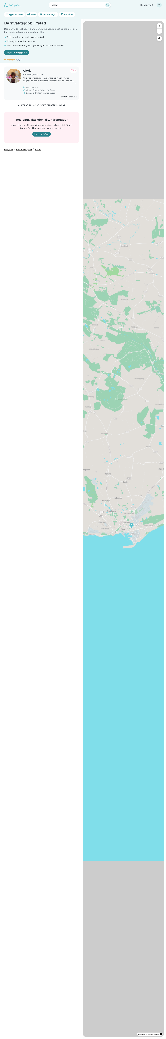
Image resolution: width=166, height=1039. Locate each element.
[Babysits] (12, 5)
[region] (123, 529)
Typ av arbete (15, 14)
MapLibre (141, 1034)
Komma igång (41, 134)
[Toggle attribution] (161, 1034)
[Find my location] (159, 38)
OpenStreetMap (153, 1034)
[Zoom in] (159, 25)
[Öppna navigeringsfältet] (159, 5)
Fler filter (68, 14)
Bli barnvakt (146, 5)
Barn (33, 14)
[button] (131, 525)
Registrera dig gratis (16, 52)
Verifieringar (49, 14)
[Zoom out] (159, 31)
